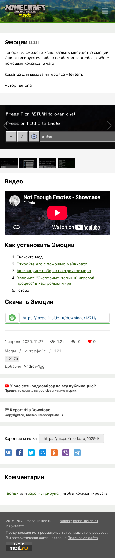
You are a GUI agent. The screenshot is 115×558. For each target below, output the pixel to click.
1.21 (57, 351)
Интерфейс (35, 351)
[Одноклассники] (54, 452)
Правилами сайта (83, 538)
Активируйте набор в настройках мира (54, 270)
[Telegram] (77, 452)
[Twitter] (31, 452)
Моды (10, 351)
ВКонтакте (15, 526)
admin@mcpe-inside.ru (79, 521)
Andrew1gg (34, 366)
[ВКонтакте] (8, 452)
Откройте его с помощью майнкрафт (52, 264)
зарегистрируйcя (44, 493)
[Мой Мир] (42, 452)
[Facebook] (19, 452)
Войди (13, 493)
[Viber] (65, 452)
